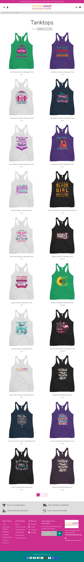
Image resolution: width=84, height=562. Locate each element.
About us (5, 540)
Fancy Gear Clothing (5, 528)
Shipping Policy (20, 530)
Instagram (33, 530)
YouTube (33, 532)
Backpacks (5, 532)
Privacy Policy (19, 535)
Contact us (5, 543)
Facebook (33, 524)
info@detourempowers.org (73, 540)
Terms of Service (20, 538)
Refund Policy (19, 532)
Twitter (32, 527)
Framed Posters (7, 537)
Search (17, 524)
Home (4, 524)
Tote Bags (5, 535)
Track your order (20, 527)
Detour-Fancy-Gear (7, 12)
